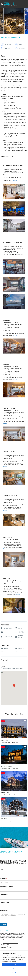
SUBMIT (3, 924)
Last (16, 875)
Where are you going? (6, 886)
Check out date (4, 902)
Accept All (14, 965)
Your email (3, 878)
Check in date (4, 894)
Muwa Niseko (4, 740)
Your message (4, 910)
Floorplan (14, 180)
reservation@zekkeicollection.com (10, 943)
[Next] (25, 21)
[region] (14, 963)
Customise (14, 969)
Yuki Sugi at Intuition (6, 766)
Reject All (14, 973)
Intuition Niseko (5, 792)
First (1, 875)
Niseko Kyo (4, 819)
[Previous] (2, 21)
